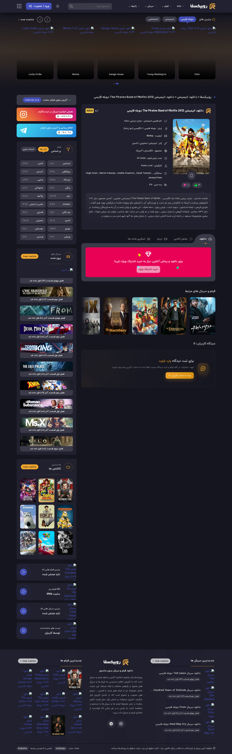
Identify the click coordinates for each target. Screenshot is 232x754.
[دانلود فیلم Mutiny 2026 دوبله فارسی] (75, 53)
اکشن (33, 163)
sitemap (60, 748)
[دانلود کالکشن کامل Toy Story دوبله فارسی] (47, 490)
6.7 (92, 111)
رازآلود (33, 196)
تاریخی (33, 171)
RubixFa (22, 748)
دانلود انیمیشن (187, 97)
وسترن (33, 236)
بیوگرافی (60, 171)
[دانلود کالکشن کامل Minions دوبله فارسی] (65, 517)
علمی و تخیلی (33, 204)
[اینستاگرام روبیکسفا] (121, 724)
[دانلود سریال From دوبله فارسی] (182, 710)
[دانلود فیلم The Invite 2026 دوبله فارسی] (25, 702)
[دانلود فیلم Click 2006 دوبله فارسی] (197, 53)
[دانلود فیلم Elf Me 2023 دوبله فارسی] (145, 316)
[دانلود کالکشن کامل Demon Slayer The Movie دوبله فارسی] (28, 490)
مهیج (60, 228)
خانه (179, 6)
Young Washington (156, 74)
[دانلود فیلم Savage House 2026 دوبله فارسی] (116, 53)
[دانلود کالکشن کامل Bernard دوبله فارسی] (28, 517)
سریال (150, 6)
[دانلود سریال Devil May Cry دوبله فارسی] (182, 727)
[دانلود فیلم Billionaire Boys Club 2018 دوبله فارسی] (41, 725)
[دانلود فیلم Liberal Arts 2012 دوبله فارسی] (75, 725)
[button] (117, 83)
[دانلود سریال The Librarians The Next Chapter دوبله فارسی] (173, 316)
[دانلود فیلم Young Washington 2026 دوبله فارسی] (156, 53)
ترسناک (60, 179)
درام (60, 196)
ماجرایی (33, 220)
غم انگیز (60, 212)
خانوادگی (33, 188)
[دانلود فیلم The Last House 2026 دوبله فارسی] (41, 702)
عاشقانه (60, 204)
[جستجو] (71, 6)
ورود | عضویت (41, 6)
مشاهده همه (27, 19)
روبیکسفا (205, 97)
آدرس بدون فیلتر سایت (46, 100)
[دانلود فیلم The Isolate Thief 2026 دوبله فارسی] (58, 725)
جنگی (60, 188)
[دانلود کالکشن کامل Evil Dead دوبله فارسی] (65, 543)
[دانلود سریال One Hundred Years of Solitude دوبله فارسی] (182, 693)
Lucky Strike (35, 74)
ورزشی (60, 236)
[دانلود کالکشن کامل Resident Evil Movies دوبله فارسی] (65, 490)
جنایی (33, 179)
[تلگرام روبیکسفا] (111, 724)
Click (197, 74)
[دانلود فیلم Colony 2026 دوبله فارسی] (25, 725)
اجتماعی (60, 163)
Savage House (116, 74)
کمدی (60, 220)
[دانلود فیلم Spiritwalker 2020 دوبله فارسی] (202, 316)
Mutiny (75, 74)
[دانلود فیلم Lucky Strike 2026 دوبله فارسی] (35, 53)
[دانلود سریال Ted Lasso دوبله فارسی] (182, 676)
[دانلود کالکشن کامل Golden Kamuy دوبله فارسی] (28, 543)
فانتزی (33, 212)
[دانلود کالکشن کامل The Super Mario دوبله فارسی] (47, 543)
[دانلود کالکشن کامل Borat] (47, 517)
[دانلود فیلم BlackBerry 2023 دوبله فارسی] (116, 316)
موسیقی (33, 228)
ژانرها (134, 6)
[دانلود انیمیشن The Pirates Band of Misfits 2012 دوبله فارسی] (191, 146)
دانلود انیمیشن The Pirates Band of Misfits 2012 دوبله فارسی (165, 111)
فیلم (166, 6)
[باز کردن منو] (19, 6)
